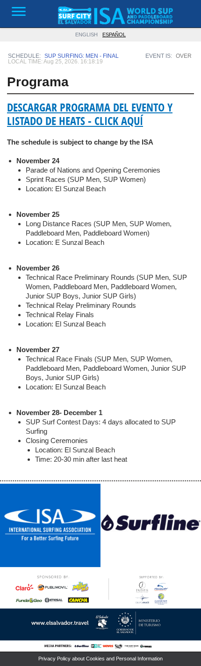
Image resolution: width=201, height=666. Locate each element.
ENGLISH (86, 34)
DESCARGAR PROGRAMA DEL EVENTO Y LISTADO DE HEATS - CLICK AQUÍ (89, 114)
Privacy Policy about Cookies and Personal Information (100, 658)
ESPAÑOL (114, 34)
